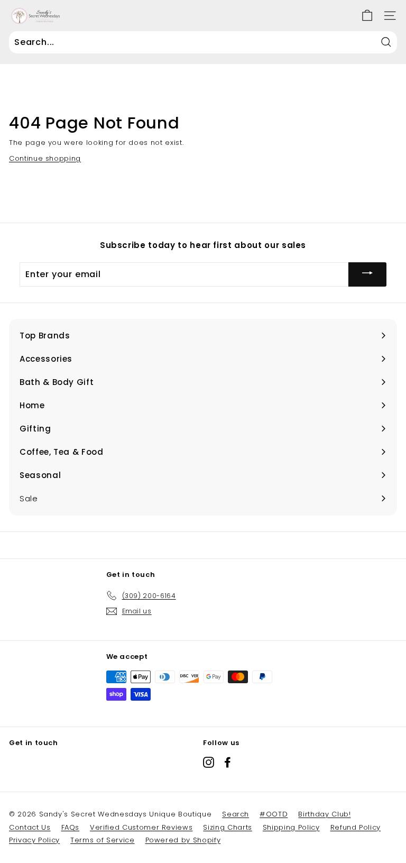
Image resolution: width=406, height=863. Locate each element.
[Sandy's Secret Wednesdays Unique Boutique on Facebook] (227, 762)
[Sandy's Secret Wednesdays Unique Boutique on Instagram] (208, 762)
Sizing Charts (227, 827)
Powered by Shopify (183, 840)
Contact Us (30, 827)
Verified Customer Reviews (141, 827)
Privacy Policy (34, 840)
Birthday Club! (324, 814)
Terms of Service (102, 840)
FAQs (70, 827)
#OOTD (274, 814)
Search (235, 814)
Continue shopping (45, 158)
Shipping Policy (291, 827)
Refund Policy (355, 827)
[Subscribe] (367, 274)
